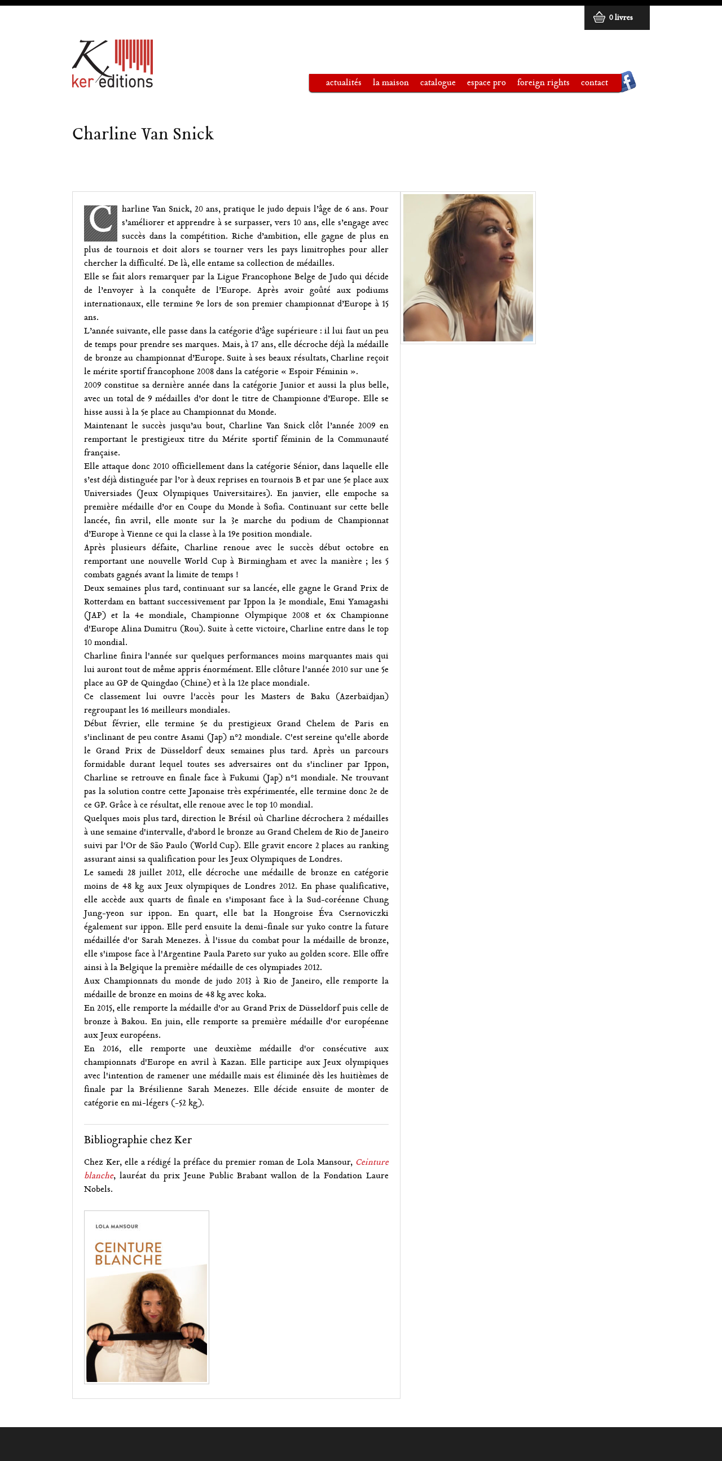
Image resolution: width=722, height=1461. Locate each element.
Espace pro (481, 85)
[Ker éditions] (112, 82)
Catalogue (432, 85)
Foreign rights (543, 83)
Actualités (344, 83)
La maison (385, 85)
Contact (594, 83)
